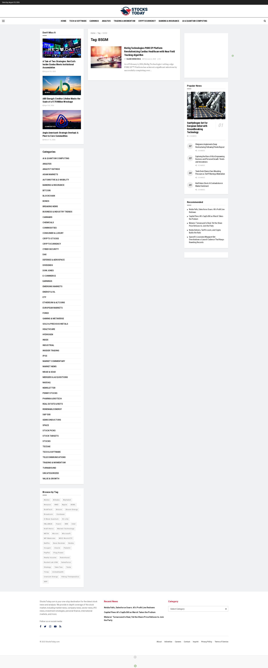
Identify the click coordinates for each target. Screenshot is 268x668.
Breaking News (50, 206)
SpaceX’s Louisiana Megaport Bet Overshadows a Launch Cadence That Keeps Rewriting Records (206, 239)
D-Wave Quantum (51, 519)
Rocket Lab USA (51, 562)
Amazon (47, 505)
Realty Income (50, 558)
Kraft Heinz (49, 529)
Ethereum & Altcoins (54, 302)
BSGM (105, 33)
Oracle (57, 548)
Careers (178, 642)
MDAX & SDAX (49, 372)
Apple (64, 505)
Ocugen (47, 548)
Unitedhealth (58, 572)
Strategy (47, 567)
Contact (187, 642)
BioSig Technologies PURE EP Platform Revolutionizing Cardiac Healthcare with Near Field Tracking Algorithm (149, 51)
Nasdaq (47, 382)
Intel (74, 524)
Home (63, 21)
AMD (56, 505)
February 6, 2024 (150, 59)
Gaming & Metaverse (53, 318)
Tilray (46, 572)
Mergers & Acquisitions (55, 377)
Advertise (168, 642)
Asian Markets (50, 174)
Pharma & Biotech (52, 398)
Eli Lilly (65, 519)
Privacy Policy (206, 642)
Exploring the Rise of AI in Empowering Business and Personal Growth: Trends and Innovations (209, 159)
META (46, 533)
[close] (135, 657)
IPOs (45, 356)
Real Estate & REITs (53, 404)
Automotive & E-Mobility (56, 180)
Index (45, 340)
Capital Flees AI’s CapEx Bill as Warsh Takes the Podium (129, 612)
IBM (66, 524)
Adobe (47, 500)
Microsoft (66, 533)
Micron (55, 533)
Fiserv (58, 524)
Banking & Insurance (169, 21)
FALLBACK (48, 524)
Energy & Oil (49, 292)
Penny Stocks (50, 393)
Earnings (94, 21)
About (159, 642)
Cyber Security (51, 249)
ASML (73, 505)
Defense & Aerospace (54, 260)
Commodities (50, 126)
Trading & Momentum (124, 21)
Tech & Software (78, 21)
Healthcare (49, 329)
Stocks (48, 55)
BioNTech (48, 509)
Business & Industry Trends (57, 212)
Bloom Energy (72, 509)
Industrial (48, 345)
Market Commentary (54, 361)
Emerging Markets (52, 286)
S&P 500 (46, 414)
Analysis (106, 21)
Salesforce (66, 562)
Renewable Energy (52, 409)
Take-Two (59, 567)
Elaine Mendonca (134, 59)
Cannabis (47, 217)
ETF (44, 297)
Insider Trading (51, 350)
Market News (50, 366)
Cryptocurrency (147, 21)
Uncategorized (51, 473)
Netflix (47, 543)
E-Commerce (49, 276)
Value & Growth (51, 479)
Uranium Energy (51, 577)
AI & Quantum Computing (194, 21)
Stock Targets (51, 436)
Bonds (47, 92)
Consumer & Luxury (53, 233)
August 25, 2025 (50, 71)
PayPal (47, 553)
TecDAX (46, 446)
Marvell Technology (65, 529)
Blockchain (49, 196)
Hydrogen (48, 334)
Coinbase (61, 514)
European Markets (53, 308)
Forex (46, 313)
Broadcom (48, 514)
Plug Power (58, 553)
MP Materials (49, 538)
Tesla (68, 567)
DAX (44, 254)
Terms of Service (221, 642)
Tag (99, 33)
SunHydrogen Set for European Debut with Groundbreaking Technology (197, 127)
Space (46, 425)
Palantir (67, 548)
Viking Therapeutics (70, 577)
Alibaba (56, 500)
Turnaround (49, 468)
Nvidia (71, 543)
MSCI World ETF (65, 538)
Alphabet (67, 500)
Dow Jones (48, 270)
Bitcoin (47, 190)
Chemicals (48, 222)
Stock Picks (49, 430)
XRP (45, 582)
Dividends (48, 265)
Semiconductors (52, 420)
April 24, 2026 (49, 105)
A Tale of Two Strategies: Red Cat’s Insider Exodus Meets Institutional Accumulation (59, 64)
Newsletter (49, 388)
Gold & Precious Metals (55, 324)
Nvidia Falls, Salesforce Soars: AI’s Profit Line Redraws (129, 607)
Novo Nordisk (59, 543)
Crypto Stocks (51, 238)
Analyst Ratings (51, 169)
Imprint (195, 642)
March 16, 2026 (49, 140)
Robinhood (65, 558)
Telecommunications (54, 457)
